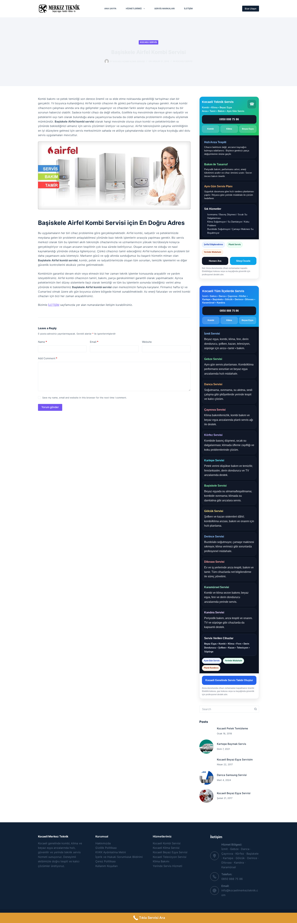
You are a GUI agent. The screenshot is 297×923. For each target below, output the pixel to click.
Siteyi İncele (243, 260)
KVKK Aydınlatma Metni (110, 852)
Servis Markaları (164, 8)
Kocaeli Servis (148, 42)
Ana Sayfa (110, 8)
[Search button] (255, 709)
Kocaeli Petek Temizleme (232, 728)
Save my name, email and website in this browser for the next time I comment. (84, 397)
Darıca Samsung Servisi (232, 775)
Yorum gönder (50, 407)
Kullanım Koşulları (106, 866)
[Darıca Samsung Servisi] (206, 778)
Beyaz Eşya (248, 129)
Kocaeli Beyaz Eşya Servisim (235, 759)
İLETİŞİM (53, 305)
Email (94, 341)
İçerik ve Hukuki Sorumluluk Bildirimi (119, 857)
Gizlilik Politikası (106, 847)
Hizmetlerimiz (134, 8)
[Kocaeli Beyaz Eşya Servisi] (206, 796)
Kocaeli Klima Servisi (166, 847)
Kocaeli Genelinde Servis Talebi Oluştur (229, 680)
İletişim (188, 8)
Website (147, 341)
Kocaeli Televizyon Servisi (169, 857)
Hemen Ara (215, 260)
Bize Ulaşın (250, 8)
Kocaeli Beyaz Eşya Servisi (233, 793)
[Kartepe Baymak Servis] (206, 746)
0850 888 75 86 (229, 119)
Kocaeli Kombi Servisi (166, 843)
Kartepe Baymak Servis (231, 744)
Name (42, 341)
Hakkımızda (103, 843)
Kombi (210, 129)
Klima (229, 129)
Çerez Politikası (105, 861)
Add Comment (47, 358)
